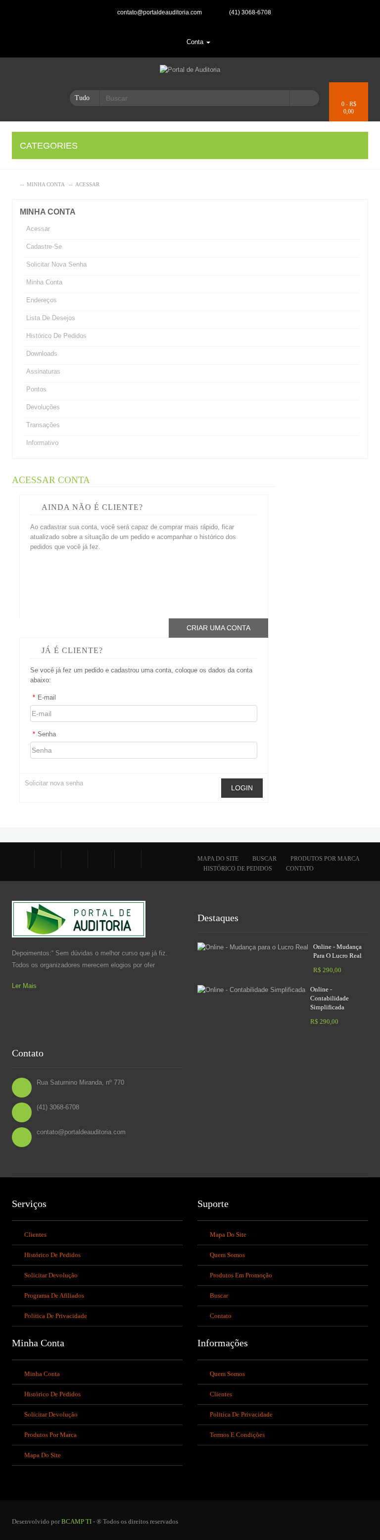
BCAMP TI (76, 1521)
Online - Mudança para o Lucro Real (337, 951)
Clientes (35, 1234)
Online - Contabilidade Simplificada (329, 998)
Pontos (36, 389)
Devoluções (43, 407)
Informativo (42, 442)
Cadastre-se (44, 246)
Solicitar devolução (51, 1275)
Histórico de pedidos (56, 335)
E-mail (44, 697)
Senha (44, 734)
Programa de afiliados (54, 1295)
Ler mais (24, 986)
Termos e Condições (237, 1434)
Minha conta (46, 184)
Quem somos (227, 1255)
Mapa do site (217, 858)
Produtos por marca (325, 858)
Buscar (264, 858)
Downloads (41, 353)
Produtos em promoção (241, 1275)
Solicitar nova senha (56, 264)
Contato (300, 868)
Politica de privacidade (55, 1316)
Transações (43, 425)
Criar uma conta (218, 628)
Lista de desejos (50, 318)
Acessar (87, 184)
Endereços (41, 300)
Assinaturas (43, 371)
